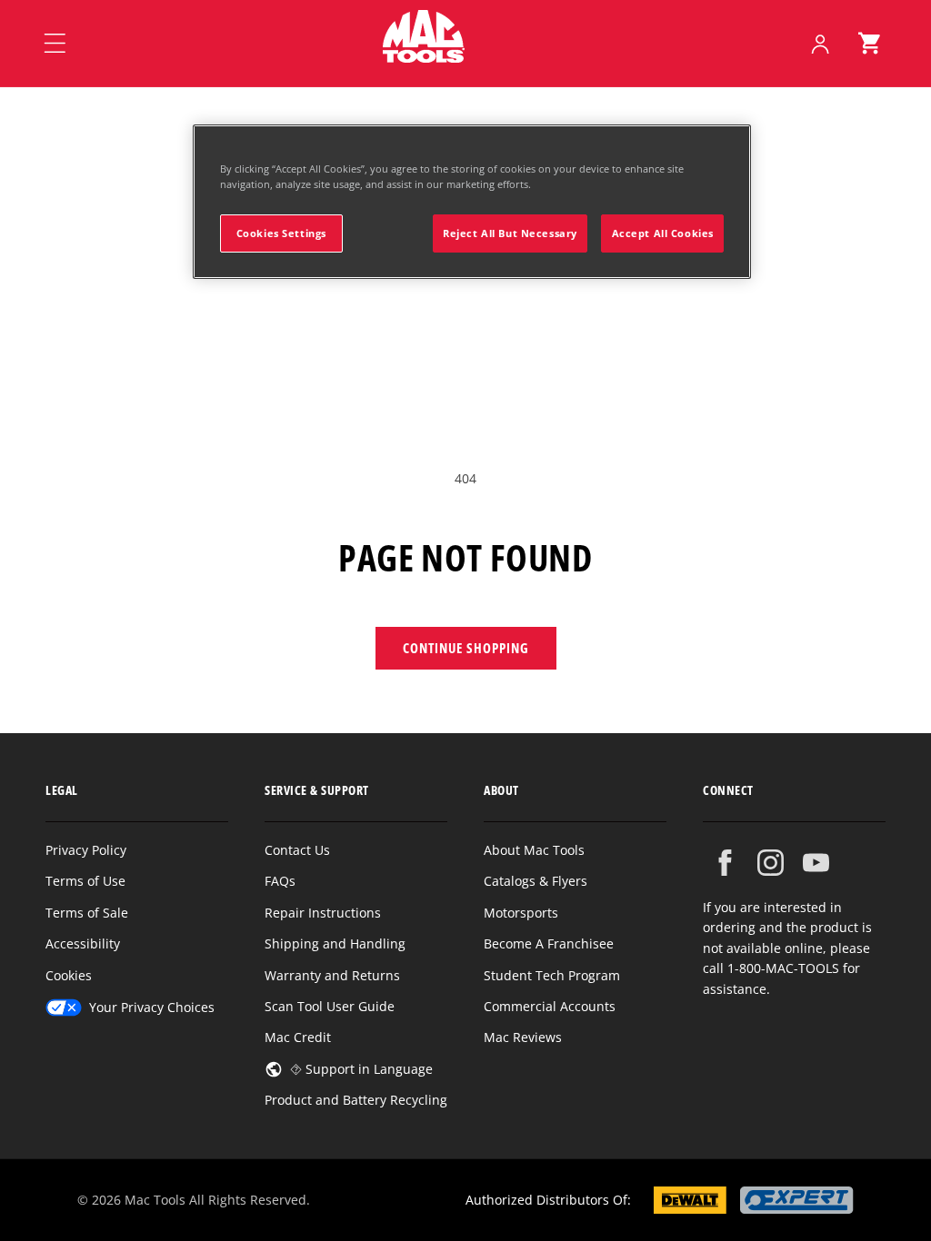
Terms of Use (85, 880)
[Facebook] (725, 862)
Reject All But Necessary (510, 233)
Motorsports (521, 912)
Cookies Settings (281, 233)
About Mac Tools (534, 850)
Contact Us (297, 850)
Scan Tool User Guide (330, 1006)
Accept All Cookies (663, 233)
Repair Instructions (323, 912)
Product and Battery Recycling (356, 1099)
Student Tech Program (552, 975)
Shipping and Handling (335, 943)
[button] (869, 44)
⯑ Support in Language (361, 1068)
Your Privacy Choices (152, 1007)
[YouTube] (816, 862)
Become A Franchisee (549, 943)
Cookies (68, 975)
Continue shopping (466, 648)
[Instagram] (770, 862)
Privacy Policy (85, 850)
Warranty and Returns (332, 975)
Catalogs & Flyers (535, 880)
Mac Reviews (523, 1037)
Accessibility (82, 943)
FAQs (280, 880)
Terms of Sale (86, 912)
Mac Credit (298, 1037)
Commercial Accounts (550, 1006)
